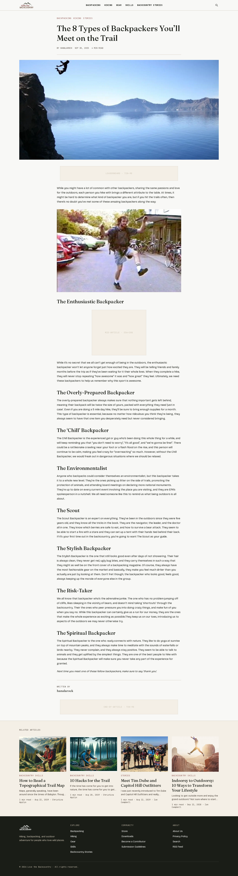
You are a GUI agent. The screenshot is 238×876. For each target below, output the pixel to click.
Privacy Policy (180, 836)
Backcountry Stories (150, 5)
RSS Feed (178, 846)
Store (125, 831)
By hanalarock (64, 48)
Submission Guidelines (134, 846)
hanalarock (65, 691)
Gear (119, 5)
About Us (178, 831)
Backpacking (93, 5)
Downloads (127, 836)
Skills (129, 5)
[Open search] (217, 5)
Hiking (108, 5)
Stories (87, 18)
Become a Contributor (134, 841)
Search (176, 841)
